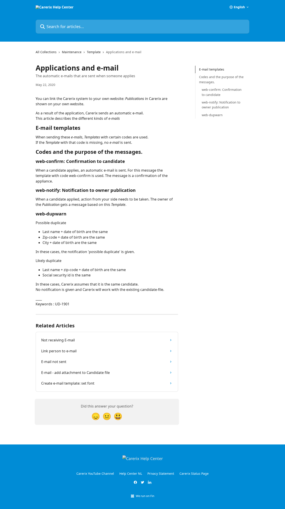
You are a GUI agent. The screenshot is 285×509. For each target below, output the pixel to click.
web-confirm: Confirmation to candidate (222, 92)
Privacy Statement (160, 473)
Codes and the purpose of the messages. (221, 79)
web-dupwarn (212, 115)
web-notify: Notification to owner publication (221, 104)
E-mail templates (211, 69)
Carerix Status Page (194, 473)
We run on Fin (145, 496)
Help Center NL (130, 473)
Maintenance (71, 52)
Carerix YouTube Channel (95, 473)
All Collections (46, 52)
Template (94, 52)
